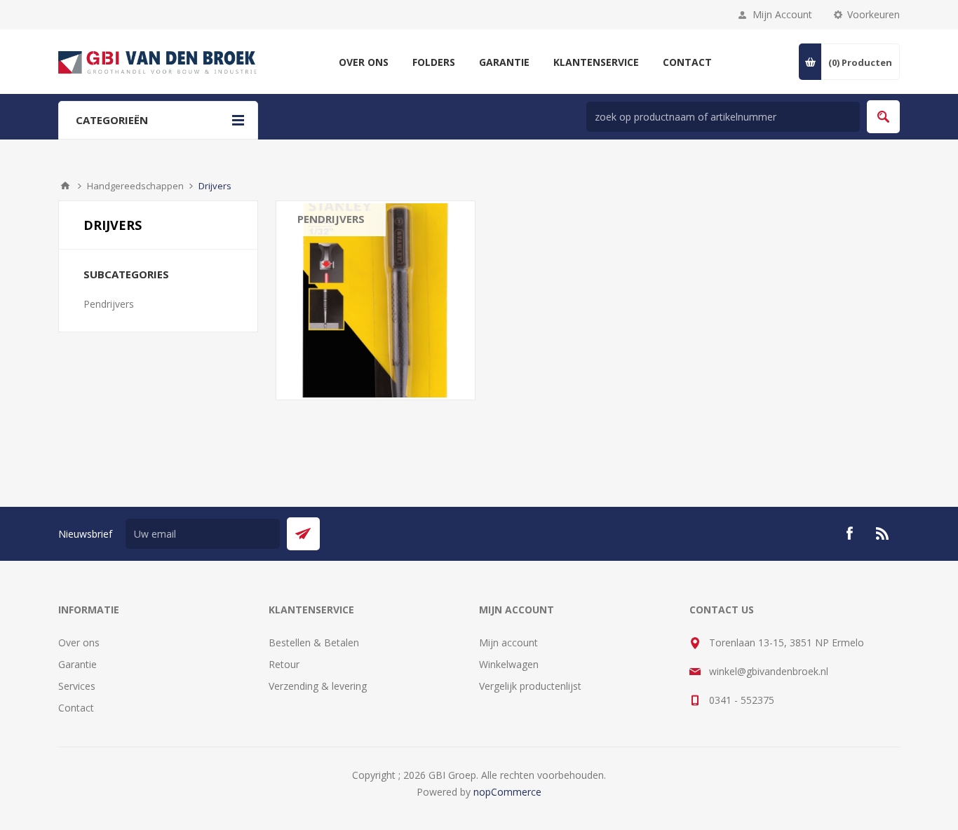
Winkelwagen (509, 664)
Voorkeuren (873, 14)
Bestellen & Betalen (314, 642)
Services (76, 686)
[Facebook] (849, 533)
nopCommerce (507, 791)
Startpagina (65, 186)
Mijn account (508, 642)
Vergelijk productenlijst (530, 686)
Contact (76, 707)
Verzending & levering (318, 686)
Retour (284, 664)
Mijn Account (782, 14)
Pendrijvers (331, 219)
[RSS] (883, 533)
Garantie (77, 664)
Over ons (79, 642)
